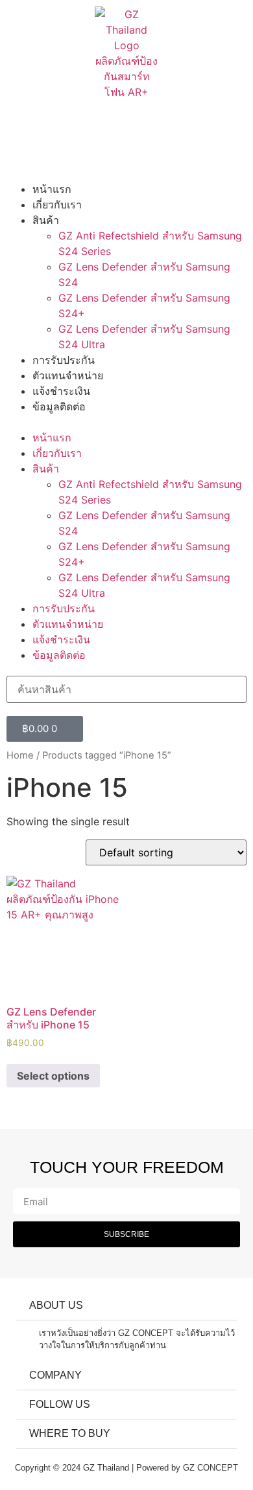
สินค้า (45, 220)
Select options (53, 1075)
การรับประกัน (63, 359)
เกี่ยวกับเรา (57, 204)
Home (20, 755)
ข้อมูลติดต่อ (59, 406)
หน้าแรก (51, 189)
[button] (126, 422)
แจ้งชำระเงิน (61, 390)
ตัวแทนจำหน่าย (67, 375)
